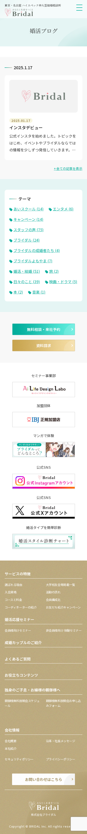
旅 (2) (54, 271)
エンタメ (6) (63, 209)
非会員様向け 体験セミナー (64, 630)
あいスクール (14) (28, 209)
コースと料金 (13, 599)
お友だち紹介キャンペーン (63, 607)
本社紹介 (10, 748)
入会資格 (10, 592)
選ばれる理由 (13, 584)
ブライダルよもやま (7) (32, 261)
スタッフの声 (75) (28, 229)
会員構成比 (53, 599)
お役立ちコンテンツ (21, 675)
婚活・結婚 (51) (26, 271)
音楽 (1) (38, 292)
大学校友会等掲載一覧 (60, 584)
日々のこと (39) (26, 281)
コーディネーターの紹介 (21, 607)
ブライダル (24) (26, 240)
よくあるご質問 (18, 659)
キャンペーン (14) (28, 219)
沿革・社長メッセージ (60, 741)
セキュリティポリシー (19, 759)
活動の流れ (53, 592)
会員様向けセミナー (18, 630)
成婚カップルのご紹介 (23, 642)
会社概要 (10, 741)
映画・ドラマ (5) (63, 281)
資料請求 (43, 345)
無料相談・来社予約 (43, 329)
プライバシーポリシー (60, 759)
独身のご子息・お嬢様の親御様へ (32, 690)
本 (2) (18, 292)
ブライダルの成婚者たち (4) (36, 250)
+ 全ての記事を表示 (68, 168)
